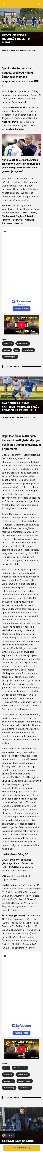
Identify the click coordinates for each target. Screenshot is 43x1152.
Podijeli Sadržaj (20, 1148)
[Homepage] (39, 3)
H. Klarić (10, 1135)
